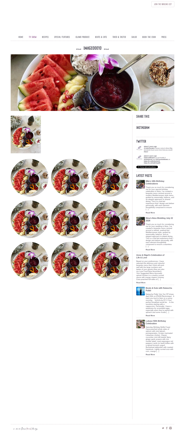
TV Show (32, 36)
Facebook (166, 428)
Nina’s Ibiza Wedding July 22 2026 (159, 219)
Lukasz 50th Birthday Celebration (156, 322)
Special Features (62, 36)
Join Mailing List (163, 4)
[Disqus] (70, 319)
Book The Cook (149, 36)
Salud (134, 36)
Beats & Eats (101, 36)
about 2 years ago (150, 146)
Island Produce (83, 36)
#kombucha (148, 159)
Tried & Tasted (119, 36)
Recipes (45, 36)
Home (20, 36)
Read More (150, 213)
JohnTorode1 (150, 148)
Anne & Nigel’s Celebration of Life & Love (150, 256)
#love (146, 152)
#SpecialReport (149, 158)
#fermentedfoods (162, 159)
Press (163, 36)
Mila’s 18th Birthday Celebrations (155, 182)
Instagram (170, 428)
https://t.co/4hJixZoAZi (152, 161)
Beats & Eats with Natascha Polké (159, 289)
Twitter (163, 428)
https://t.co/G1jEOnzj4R (152, 163)
